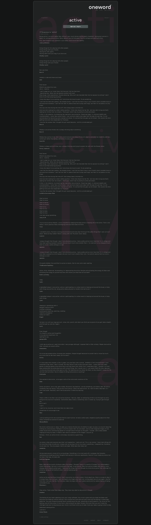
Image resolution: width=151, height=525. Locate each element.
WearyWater (44, 422)
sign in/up (107, 10)
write (101, 10)
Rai (41, 437)
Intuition (43, 472)
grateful (45, 17)
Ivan (41, 392)
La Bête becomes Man (47, 193)
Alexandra (43, 348)
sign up (72, 26)
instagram (106, 520)
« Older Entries (44, 34)
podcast (93, 520)
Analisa (42, 492)
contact (86, 520)
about (99, 520)
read (96, 10)
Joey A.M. (43, 217)
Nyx (41, 412)
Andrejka (43, 374)
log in (79, 26)
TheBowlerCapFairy (46, 265)
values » (106, 17)
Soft (41, 326)
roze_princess (44, 43)
